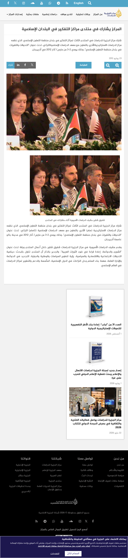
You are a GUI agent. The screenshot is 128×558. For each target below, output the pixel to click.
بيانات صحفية (86, 486)
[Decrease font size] (107, 66)
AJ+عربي (26, 492)
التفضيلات (119, 486)
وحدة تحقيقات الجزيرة (19, 486)
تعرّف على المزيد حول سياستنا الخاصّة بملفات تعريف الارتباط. (64, 546)
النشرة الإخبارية (86, 481)
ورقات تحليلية (83, 14)
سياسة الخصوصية (115, 476)
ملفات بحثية (32, 14)
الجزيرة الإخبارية (23, 465)
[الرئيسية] (113, 13)
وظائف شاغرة (87, 470)
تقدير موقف (66, 14)
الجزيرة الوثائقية (22, 481)
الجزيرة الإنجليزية (22, 470)
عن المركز (97, 14)
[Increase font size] (117, 66)
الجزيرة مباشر (24, 476)
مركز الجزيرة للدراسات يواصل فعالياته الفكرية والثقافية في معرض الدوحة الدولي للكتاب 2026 (96, 424)
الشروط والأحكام (116, 470)
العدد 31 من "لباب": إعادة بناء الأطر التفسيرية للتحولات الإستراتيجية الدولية (96, 326)
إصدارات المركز (15, 14)
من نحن (120, 465)
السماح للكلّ (73, 554)
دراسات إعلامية (49, 14)
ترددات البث (87, 476)
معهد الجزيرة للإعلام (52, 470)
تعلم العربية (56, 476)
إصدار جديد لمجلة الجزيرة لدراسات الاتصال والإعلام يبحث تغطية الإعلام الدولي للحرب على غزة (97, 374)
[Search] (89, 3)
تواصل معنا (87, 465)
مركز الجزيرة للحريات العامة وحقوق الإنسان (49, 488)
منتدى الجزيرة (55, 481)
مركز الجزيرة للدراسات (52, 465)
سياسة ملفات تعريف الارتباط (111, 481)
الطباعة (83, 65)
